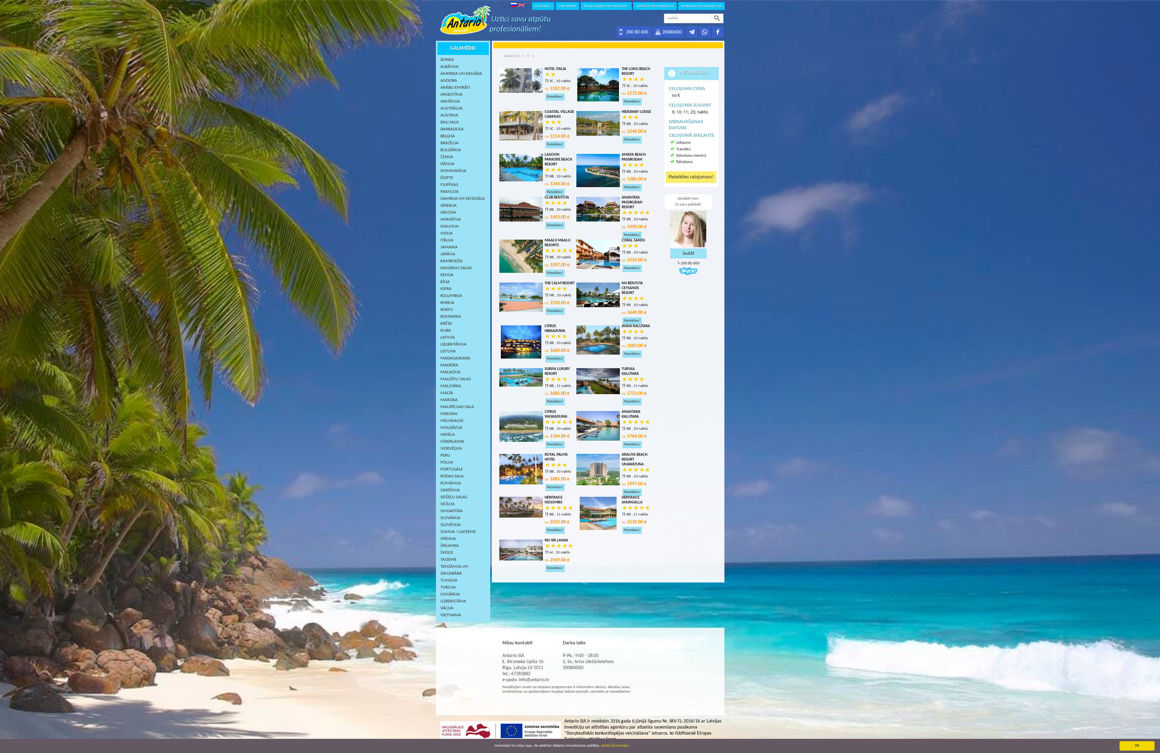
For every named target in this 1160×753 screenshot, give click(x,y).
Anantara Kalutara (631, 414)
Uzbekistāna (453, 601)
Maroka (449, 400)
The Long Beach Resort (636, 71)
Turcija (448, 587)
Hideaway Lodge (636, 112)
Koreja (447, 303)
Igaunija (449, 226)
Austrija (449, 115)
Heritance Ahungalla (632, 500)
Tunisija (448, 580)
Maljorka (450, 386)
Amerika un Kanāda (461, 74)
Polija (446, 462)
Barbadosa (452, 129)
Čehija (446, 157)
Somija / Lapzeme (458, 532)
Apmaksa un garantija (701, 6)
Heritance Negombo (553, 500)
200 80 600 (637, 32)
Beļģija (447, 136)
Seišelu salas (453, 497)
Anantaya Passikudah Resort (632, 202)
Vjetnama (450, 615)
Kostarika (450, 316)
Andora (448, 80)
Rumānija (450, 483)
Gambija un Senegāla (462, 198)
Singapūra (451, 511)
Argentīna (451, 94)
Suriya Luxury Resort (557, 371)
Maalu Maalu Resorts (557, 242)
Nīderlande (452, 441)
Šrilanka (449, 546)
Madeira (449, 365)
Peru (445, 455)
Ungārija (450, 594)
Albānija (449, 67)
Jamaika (449, 247)
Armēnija (450, 101)
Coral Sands (633, 240)
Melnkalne (451, 421)
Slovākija (450, 518)
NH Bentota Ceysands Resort (632, 288)
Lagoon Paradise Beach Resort (558, 159)
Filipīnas (449, 185)
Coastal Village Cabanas (559, 114)
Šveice (446, 552)
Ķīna (445, 282)
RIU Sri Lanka (556, 540)
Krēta (446, 323)
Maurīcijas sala (457, 407)
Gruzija (448, 212)
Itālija (446, 240)
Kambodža (451, 261)
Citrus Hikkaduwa (555, 328)
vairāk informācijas (615, 746)
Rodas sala (452, 476)
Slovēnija (450, 525)
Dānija (447, 164)
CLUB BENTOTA (557, 197)
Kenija (446, 275)
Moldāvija (451, 428)
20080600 (672, 32)
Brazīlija (449, 143)
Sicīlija (447, 504)
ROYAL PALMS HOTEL (556, 457)
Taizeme (448, 559)
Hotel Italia (555, 69)
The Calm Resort (560, 283)
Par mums (567, 6)
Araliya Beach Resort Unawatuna (634, 459)
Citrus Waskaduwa (556, 414)
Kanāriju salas (456, 268)
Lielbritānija (453, 344)
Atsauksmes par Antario (606, 6)
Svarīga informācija (655, 6)
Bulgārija (450, 150)
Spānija (448, 539)
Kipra (446, 289)
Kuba (445, 330)
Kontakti (543, 6)
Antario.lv (512, 56)
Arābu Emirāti (455, 87)
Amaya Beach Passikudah (634, 157)
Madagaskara (455, 358)
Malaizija (450, 372)
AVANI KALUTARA (636, 326)
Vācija (446, 608)
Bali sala (449, 122)
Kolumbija (451, 296)
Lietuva (448, 351)
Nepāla (447, 434)
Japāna (447, 254)
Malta (446, 393)
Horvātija (450, 219)
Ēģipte (446, 178)
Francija (449, 192)
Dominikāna (453, 171)
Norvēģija (451, 448)
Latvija (447, 337)
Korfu (446, 310)
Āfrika (447, 60)
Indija (446, 233)
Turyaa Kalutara (630, 371)
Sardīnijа (450, 490)
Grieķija (448, 205)
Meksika (448, 414)
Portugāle (451, 469)
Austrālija (451, 108)
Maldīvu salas (455, 379)
